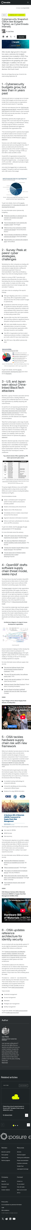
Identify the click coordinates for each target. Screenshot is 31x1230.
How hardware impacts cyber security (14, 882)
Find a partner (5, 1154)
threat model (7, 588)
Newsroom (4, 1187)
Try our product (20, 1184)
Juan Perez (11, 31)
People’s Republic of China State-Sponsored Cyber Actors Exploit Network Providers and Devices (14, 410)
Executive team (5, 1184)
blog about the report (19, 205)
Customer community (22, 1163)
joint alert (19, 527)
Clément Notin (8, 1115)
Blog (4, 15)
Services (19, 1152)
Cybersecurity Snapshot (16, 15)
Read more (5, 1062)
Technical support (21, 1154)
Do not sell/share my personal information (12, 1204)
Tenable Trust (20, 1166)
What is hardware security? (11, 867)
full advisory (18, 528)
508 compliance (5, 1210)
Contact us (19, 1181)
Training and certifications (23, 1157)
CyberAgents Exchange (22, 1169)
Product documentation (22, 1160)
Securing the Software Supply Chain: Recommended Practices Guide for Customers (14, 669)
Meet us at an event (22, 1189)
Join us (18, 1192)
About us (4, 1181)
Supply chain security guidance (12, 679)
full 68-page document (12, 1012)
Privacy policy (5, 1201)
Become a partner (6, 1152)
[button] (2, 1124)
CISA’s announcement (17, 987)
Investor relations (6, 1189)
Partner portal (5, 1157)
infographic (8, 373)
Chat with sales (20, 1187)
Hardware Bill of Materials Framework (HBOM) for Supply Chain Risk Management (13, 762)
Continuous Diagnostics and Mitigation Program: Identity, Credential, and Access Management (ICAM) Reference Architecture (14, 953)
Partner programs (6, 1160)
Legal (3, 1207)
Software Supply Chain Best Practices (14, 684)
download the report (16, 371)
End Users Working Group (15, 653)
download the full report (8, 207)
